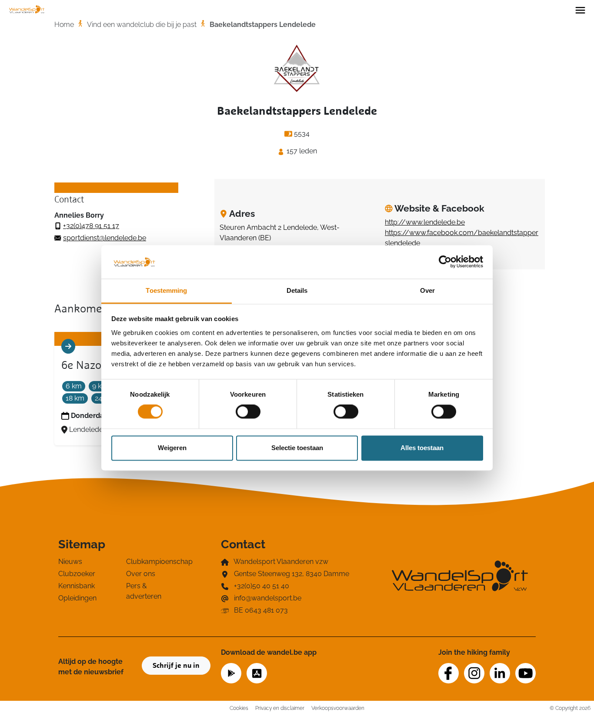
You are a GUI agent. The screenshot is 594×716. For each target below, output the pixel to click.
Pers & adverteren (143, 591)
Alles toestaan (422, 447)
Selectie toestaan (297, 447)
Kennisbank (76, 586)
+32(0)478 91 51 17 (91, 226)
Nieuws (70, 561)
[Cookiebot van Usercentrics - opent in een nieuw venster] (445, 261)
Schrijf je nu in (176, 665)
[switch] (248, 412)
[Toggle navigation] (580, 9)
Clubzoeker (76, 574)
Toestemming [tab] (166, 290)
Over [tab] (427, 290)
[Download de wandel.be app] (231, 672)
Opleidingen (77, 598)
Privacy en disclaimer (279, 708)
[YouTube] (525, 673)
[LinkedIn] (500, 673)
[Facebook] (448, 673)
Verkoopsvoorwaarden (337, 708)
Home (64, 24)
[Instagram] (474, 673)
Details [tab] (297, 290)
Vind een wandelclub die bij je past (142, 24)
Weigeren (172, 447)
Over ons (140, 574)
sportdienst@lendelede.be (104, 238)
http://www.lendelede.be (425, 222)
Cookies (239, 708)
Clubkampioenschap (155, 561)
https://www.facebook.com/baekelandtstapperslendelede (461, 238)
